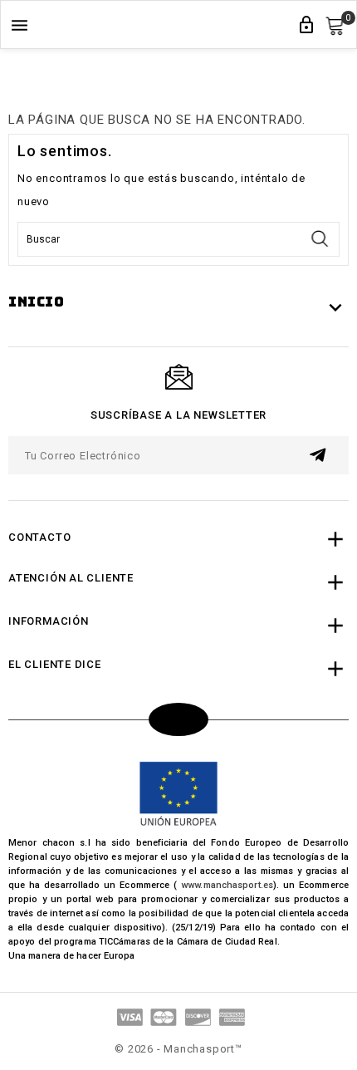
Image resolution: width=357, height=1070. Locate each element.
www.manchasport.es (227, 885)
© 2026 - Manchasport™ (178, 1049)
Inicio (36, 302)
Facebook (178, 719)
